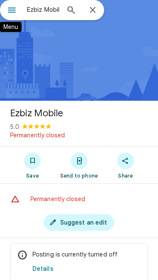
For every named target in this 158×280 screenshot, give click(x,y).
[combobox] (43, 10)
